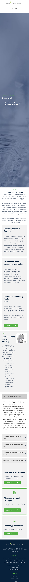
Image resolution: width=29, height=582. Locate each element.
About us (14, 576)
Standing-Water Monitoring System (14, 563)
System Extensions (14, 570)
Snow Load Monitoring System (14, 560)
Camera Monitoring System (14, 565)
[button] (14, 396)
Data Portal (14, 567)
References (14, 579)
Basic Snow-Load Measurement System (14, 558)
